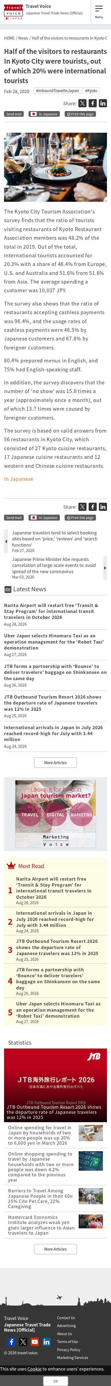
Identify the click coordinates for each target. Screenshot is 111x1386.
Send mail (13, 114)
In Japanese (48, 114)
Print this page (81, 114)
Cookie (34, 1368)
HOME (9, 38)
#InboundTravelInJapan (57, 90)
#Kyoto (91, 90)
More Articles (55, 762)
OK (55, 1381)
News (23, 38)
